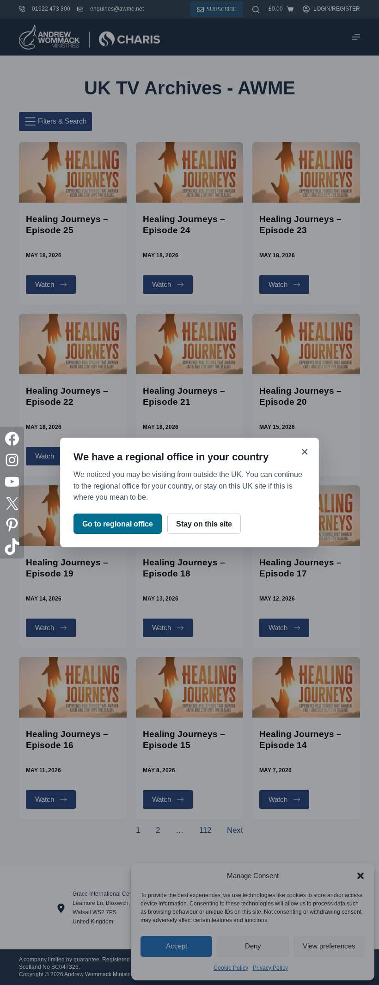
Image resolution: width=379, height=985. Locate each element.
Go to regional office (117, 524)
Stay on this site (204, 524)
